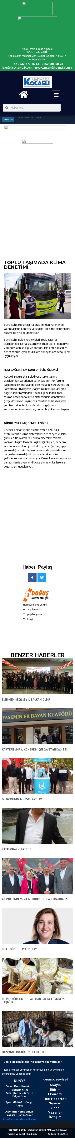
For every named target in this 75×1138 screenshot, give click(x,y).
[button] (56, 95)
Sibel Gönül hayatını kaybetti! (23, 949)
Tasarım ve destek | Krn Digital (22, 1134)
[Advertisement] (37, 513)
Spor (55, 1108)
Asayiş (55, 1085)
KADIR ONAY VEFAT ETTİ (17, 849)
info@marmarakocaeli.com (19, 1119)
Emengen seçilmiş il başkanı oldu (26, 699)
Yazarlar (55, 1112)
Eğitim (55, 1090)
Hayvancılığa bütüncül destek (24, 1052)
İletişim (55, 1117)
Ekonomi (55, 1094)
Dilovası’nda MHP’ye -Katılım (29, 119)
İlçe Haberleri (55, 1099)
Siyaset (55, 1103)
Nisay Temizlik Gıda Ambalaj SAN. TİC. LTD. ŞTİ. (37, 50)
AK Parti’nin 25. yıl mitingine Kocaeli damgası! (34, 899)
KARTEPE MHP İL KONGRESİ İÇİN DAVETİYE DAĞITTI (34, 749)
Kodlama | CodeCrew (58, 1134)
